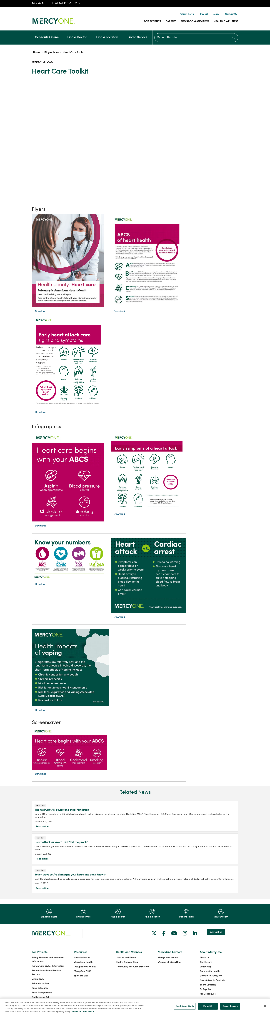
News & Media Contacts (212, 980)
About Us (204, 958)
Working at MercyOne (169, 962)
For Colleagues (208, 994)
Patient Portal (187, 14)
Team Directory (208, 985)
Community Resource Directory (132, 967)
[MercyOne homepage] (54, 24)
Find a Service (137, 37)
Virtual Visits (38, 979)
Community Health (210, 971)
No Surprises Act (40, 997)
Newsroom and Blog (195, 21)
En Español (205, 989)
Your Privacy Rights (185, 1006)
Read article (135, 816)
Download (40, 311)
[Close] (265, 1006)
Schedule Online (47, 37)
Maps (216, 14)
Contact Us (231, 14)
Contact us (216, 932)
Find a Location (107, 37)
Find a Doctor (77, 37)
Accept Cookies (230, 1006)
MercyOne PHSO (83, 971)
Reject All (207, 1006)
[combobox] (196, 37)
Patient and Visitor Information (48, 966)
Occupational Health (85, 967)
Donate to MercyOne (211, 976)
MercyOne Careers (168, 958)
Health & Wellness (226, 21)
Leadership (206, 967)
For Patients (152, 21)
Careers (171, 21)
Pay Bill (204, 14)
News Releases (82, 958)
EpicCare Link (81, 976)
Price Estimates (40, 988)
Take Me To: (38, 3)
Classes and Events (126, 958)
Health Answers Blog (127, 962)
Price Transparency (42, 993)
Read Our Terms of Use (83, 1012)
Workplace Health (83, 962)
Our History (206, 962)
